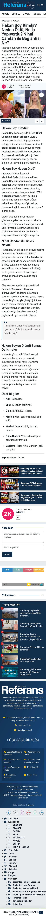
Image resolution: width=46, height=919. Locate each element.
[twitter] (15, 813)
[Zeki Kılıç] (8, 514)
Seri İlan (12, 860)
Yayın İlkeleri (23, 798)
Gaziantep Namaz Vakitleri (12, 760)
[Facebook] (9, 740)
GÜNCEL (16, 14)
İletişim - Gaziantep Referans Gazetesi (22, 792)
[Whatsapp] (32, 740)
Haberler (6, 21)
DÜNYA (37, 14)
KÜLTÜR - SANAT (21, 847)
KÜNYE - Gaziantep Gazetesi (14, 795)
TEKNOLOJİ (18, 837)
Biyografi (13, 866)
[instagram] (22, 813)
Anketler (12, 869)
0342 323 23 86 (25, 725)
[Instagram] (18, 740)
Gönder (7, 554)
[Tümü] (43, 595)
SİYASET (27, 14)
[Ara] (38, 5)
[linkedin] (41, 813)
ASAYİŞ (5, 14)
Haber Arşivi (32, 775)
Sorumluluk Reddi (35, 795)
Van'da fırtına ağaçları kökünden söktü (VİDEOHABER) (24, 913)
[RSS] (37, 740)
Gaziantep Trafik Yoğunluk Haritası (32, 760)
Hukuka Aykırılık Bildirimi (22, 789)
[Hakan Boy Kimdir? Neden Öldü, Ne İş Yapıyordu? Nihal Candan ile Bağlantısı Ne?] (23, 104)
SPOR (15, 834)
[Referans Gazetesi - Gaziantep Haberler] (18, 5)
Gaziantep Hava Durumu (32, 753)
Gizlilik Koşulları (14, 787)
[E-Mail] (18, 518)
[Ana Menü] (42, 5)
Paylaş (7, 120)
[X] (14, 740)
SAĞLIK (16, 831)
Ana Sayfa (13, 818)
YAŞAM (16, 21)
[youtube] (28, 813)
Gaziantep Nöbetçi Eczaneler (13, 753)
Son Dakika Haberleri (10, 776)
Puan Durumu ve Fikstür (12, 768)
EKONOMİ (17, 825)
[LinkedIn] (23, 740)
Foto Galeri (13, 850)
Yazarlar (12, 856)
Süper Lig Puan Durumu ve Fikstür (29, 894)
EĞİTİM (16, 844)
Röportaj (12, 863)
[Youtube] (28, 740)
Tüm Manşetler (33, 767)
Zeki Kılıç (20, 512)
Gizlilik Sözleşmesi (30, 787)
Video (11, 853)
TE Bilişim (29, 805)
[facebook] (9, 813)
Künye (11, 872)
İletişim (12, 875)
